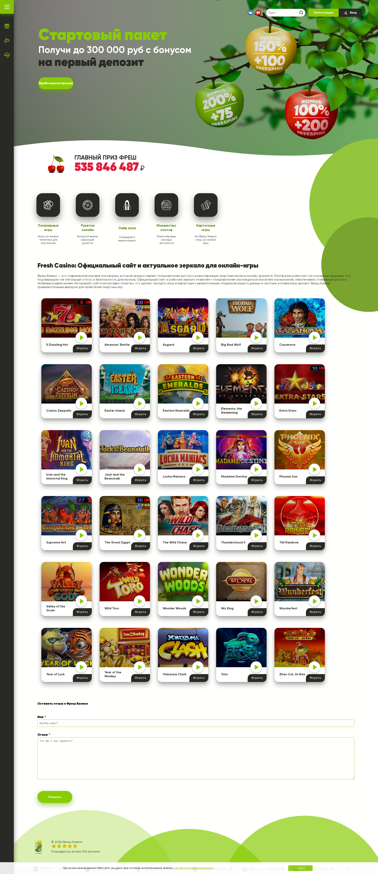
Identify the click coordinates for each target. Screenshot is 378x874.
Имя (40, 717)
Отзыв (42, 734)
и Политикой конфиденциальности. (194, 868)
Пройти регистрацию (56, 83)
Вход (353, 12)
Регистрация (323, 12)
